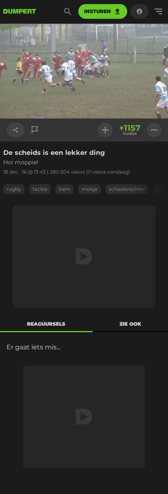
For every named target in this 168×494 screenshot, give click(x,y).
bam (64, 189)
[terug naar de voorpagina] (19, 11)
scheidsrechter (127, 189)
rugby (14, 189)
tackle (40, 189)
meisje (89, 189)
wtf (161, 189)
